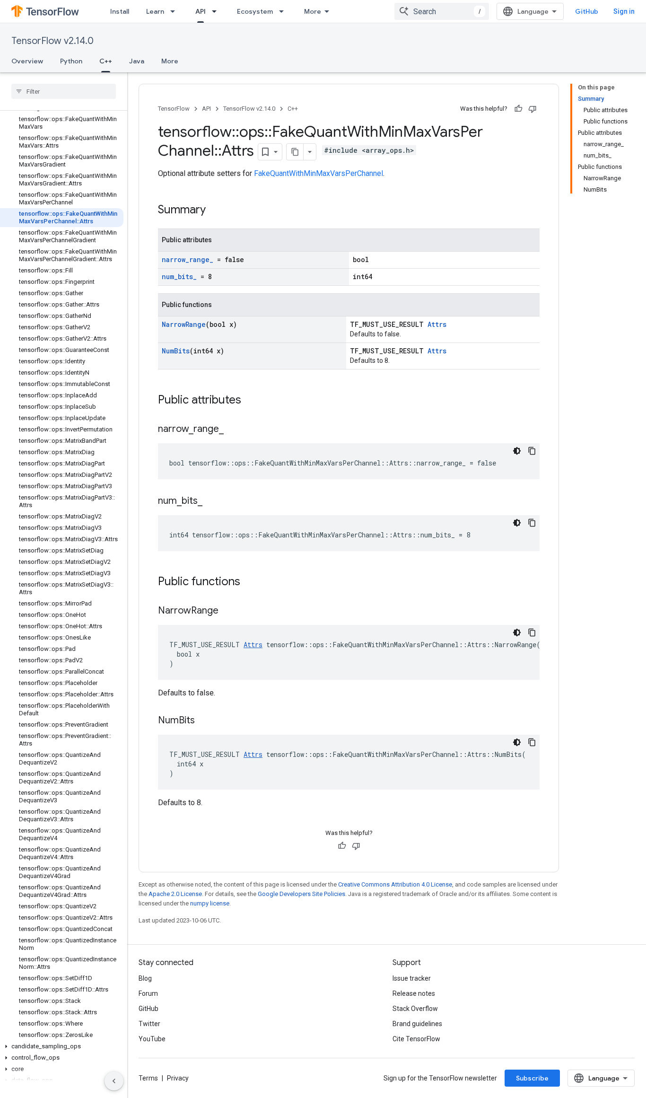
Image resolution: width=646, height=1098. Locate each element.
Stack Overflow (415, 1008)
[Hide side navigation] (114, 1081)
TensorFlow (174, 108)
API (200, 11)
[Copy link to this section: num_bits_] (211, 501)
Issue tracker (412, 978)
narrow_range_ (187, 259)
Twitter (149, 1024)
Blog (145, 978)
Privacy (178, 1078)
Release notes (414, 993)
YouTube (152, 1039)
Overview (27, 61)
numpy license (209, 903)
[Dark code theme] (516, 450)
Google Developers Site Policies (301, 893)
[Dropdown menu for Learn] (175, 11)
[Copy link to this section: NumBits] (204, 721)
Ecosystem (255, 11)
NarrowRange (184, 324)
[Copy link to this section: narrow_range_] (233, 429)
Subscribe (532, 1078)
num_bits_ (179, 276)
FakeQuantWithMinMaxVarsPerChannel (318, 173)
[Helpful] (518, 109)
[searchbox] (63, 91)
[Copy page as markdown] (295, 152)
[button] (61, 1046)
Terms (148, 1078)
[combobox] (441, 11)
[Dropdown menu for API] (217, 11)
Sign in (624, 11)
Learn (155, 11)
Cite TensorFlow (416, 1039)
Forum (148, 993)
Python (71, 61)
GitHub (586, 11)
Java (136, 61)
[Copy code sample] (532, 450)
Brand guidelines (417, 1024)
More (312, 11)
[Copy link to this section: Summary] (215, 210)
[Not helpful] (532, 109)
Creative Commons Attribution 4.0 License (395, 884)
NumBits (176, 350)
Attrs (437, 324)
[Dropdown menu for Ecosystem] (284, 11)
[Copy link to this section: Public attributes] (250, 400)
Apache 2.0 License (175, 893)
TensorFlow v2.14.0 (52, 41)
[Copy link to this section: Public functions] (249, 582)
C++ (105, 61)
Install (119, 11)
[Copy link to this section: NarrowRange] (227, 611)
